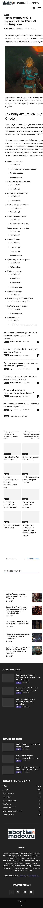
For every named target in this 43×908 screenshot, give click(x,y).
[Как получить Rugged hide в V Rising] (12, 517)
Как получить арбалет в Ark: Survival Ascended (10, 504)
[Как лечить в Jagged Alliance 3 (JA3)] (31, 449)
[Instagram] (18, 892)
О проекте (21, 901)
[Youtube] (31, 892)
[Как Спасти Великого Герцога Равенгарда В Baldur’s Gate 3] (8, 770)
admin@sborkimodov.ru (29, 876)
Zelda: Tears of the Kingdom (19, 416)
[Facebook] (13, 423)
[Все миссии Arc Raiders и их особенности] (31, 494)
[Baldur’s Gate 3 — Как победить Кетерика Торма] (8, 747)
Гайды (6, 15)
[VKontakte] (24, 892)
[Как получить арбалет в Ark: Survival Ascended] (12, 494)
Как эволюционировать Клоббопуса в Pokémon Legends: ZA (25, 701)
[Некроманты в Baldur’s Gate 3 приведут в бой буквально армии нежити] (31, 517)
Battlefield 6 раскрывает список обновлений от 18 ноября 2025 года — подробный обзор (16, 610)
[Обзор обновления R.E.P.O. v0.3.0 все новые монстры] (37, 624)
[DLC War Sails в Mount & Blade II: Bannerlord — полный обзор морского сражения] (37, 650)
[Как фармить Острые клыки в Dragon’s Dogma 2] (31, 469)
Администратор (9, 28)
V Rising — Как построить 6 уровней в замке (11, 436)
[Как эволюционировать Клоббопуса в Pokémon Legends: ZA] (8, 702)
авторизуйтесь (33, 558)
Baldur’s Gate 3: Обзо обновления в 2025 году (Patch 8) (16, 596)
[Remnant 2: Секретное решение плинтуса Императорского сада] (12, 469)
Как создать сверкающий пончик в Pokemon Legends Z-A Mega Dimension (20, 336)
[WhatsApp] (30, 423)
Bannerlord (7, 454)
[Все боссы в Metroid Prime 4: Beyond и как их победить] (8, 691)
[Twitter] (19, 423)
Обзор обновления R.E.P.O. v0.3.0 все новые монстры (18, 622)
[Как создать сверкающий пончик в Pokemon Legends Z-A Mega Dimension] (8, 678)
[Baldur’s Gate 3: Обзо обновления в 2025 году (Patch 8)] (37, 597)
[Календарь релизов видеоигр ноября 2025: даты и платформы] (37, 637)
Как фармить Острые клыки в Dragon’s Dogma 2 (30, 479)
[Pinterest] (24, 423)
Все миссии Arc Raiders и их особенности (28, 504)
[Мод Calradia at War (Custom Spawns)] (12, 449)
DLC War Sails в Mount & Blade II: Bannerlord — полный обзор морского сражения (17, 650)
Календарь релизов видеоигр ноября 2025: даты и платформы (18, 636)
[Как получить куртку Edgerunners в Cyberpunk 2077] (8, 759)
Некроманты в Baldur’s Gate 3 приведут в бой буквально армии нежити (29, 530)
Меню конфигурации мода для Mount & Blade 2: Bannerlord (30, 436)
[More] (35, 423)
